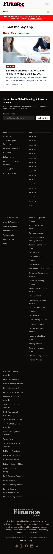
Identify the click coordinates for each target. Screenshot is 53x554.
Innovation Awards (36, 324)
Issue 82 (32, 149)
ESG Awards (34, 315)
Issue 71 (32, 197)
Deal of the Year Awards (39, 269)
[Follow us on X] (36, 546)
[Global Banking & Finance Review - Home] (14, 4)
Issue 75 (32, 180)
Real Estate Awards (11, 388)
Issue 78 (32, 167)
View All (32, 206)
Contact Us (8, 153)
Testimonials (8, 235)
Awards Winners (10, 226)
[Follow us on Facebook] (26, 546)
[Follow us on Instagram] (21, 546)
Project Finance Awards (13, 392)
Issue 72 (32, 193)
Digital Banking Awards (38, 356)
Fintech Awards (35, 296)
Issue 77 (32, 171)
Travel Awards (9, 439)
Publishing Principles (11, 451)
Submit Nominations (11, 231)
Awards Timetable (11, 222)
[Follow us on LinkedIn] (31, 546)
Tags (31, 540)
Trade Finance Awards (12, 420)
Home (6, 33)
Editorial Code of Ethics (13, 464)
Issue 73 (32, 188)
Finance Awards (35, 360)
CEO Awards (34, 252)
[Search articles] (47, 4)
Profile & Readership (12, 148)
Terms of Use (9, 169)
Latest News (8, 157)
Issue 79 (32, 162)
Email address (9, 114)
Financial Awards (10, 480)
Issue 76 (32, 175)
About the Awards (10, 218)
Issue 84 (32, 141)
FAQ (5, 244)
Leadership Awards (11, 379)
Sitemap (23, 540)
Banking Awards (35, 344)
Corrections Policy (11, 460)
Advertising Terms (10, 173)
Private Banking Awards (13, 485)
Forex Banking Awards (38, 320)
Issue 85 (32, 136)
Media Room (8, 239)
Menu (6, 12)
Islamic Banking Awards (13, 384)
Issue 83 (32, 145)
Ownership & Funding (12, 455)
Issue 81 (32, 154)
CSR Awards (34, 264)
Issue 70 (32, 201)
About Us (7, 136)
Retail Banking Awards (12, 497)
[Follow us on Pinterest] (16, 546)
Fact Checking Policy (12, 476)
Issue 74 (32, 184)
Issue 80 (32, 158)
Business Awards (36, 233)
